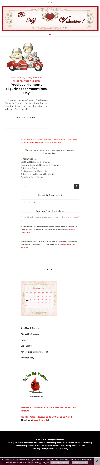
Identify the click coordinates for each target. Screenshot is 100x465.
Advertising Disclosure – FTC (34, 351)
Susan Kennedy (40, 420)
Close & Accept (79, 462)
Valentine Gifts (32, 81)
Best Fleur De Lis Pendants (33, 177)
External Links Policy (83, 442)
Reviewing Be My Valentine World (55, 417)
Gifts (28, 78)
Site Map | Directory (31, 328)
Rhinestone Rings (29, 168)
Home (24, 340)
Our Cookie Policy (60, 462)
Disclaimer (28, 442)
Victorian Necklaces (30, 158)
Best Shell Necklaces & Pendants (35, 162)
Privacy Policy (27, 357)
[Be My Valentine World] (50, 19)
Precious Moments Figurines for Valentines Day (26, 89)
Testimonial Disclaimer (50, 446)
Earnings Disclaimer (65, 442)
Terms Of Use (34, 446)
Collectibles (17, 78)
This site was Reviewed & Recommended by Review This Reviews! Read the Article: (48, 412)
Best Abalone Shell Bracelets (34, 171)
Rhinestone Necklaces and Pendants (37, 174)
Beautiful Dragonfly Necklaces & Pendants (40, 165)
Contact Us (26, 345)
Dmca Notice (39, 442)
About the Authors (30, 334)
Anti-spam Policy (15, 442)
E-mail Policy (51, 442)
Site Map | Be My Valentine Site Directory (50, 449)
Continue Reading (26, 117)
